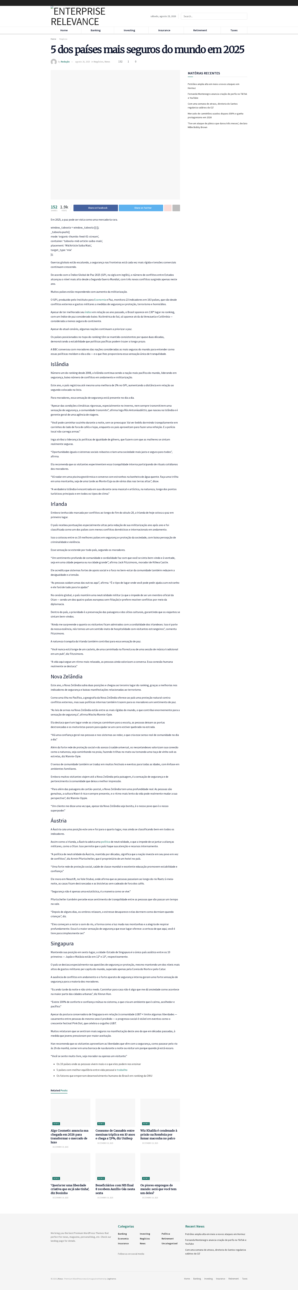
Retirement (200, 30)
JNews (60, 1278)
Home (64, 30)
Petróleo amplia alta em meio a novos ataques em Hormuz (215, 1234)
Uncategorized (169, 1243)
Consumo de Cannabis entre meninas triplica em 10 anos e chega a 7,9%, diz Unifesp (115, 1134)
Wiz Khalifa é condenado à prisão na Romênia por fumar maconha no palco (158, 1134)
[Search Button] (244, 16)
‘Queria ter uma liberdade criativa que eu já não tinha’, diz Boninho (70, 1189)
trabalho (122, 1070)
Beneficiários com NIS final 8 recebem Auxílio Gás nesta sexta (115, 1189)
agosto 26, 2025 (82, 61)
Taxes (233, 30)
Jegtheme (111, 1278)
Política (166, 1233)
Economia (100, 299)
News (107, 61)
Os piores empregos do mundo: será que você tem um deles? (158, 1189)
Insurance (164, 30)
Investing (129, 30)
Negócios (63, 39)
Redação (65, 61)
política (105, 841)
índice (88, 312)
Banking (96, 30)
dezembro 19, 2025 (60, 1147)
